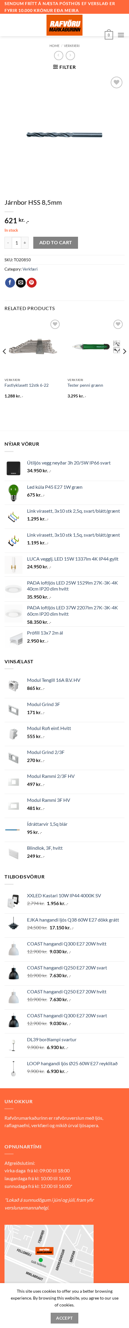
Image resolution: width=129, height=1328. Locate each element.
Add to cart (55, 242)
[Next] (124, 363)
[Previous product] (70, 55)
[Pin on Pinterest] (32, 283)
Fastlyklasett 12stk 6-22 (26, 385)
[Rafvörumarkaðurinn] (64, 25)
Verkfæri (72, 46)
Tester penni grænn (85, 385)
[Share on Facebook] (10, 283)
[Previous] (4, 363)
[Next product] (58, 55)
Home (54, 46)
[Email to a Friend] (21, 283)
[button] (109, 35)
